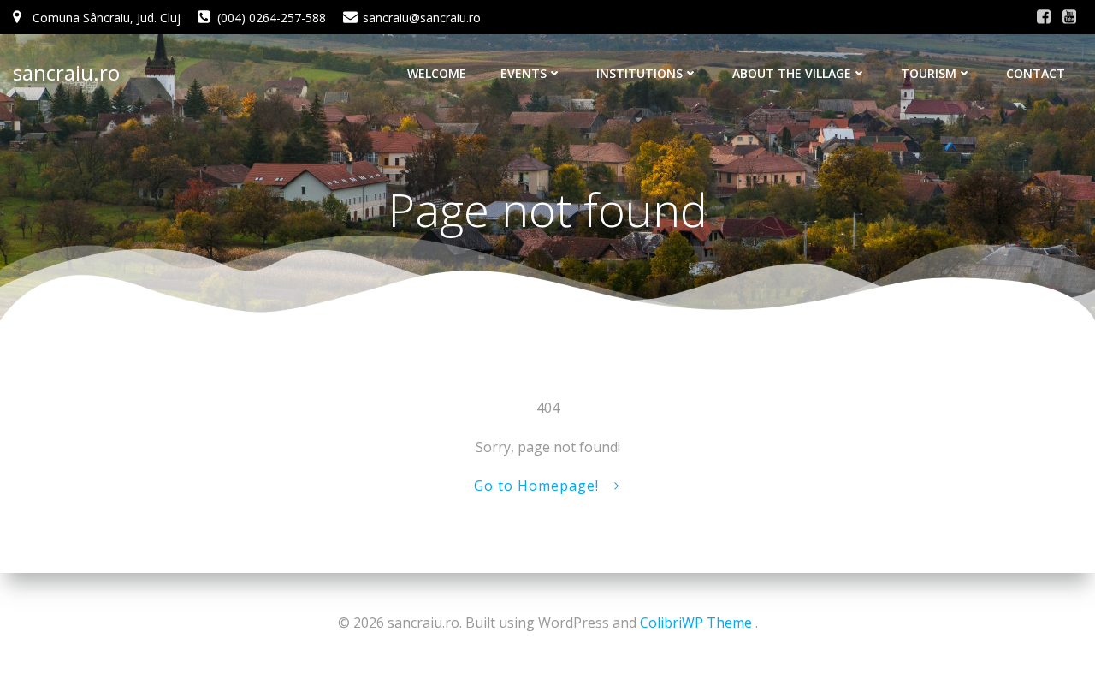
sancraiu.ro (66, 72)
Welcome (436, 73)
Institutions (639, 73)
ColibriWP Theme (696, 622)
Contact (1035, 73)
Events (523, 73)
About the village (791, 73)
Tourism (928, 73)
